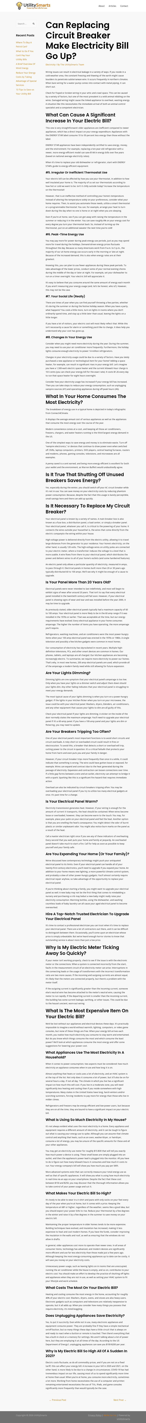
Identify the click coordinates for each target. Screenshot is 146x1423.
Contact (124, 6)
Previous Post (57, 1399)
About (102, 6)
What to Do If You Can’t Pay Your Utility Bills (24, 55)
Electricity (50, 64)
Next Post (119, 1399)
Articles (112, 6)
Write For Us (110, 1415)
